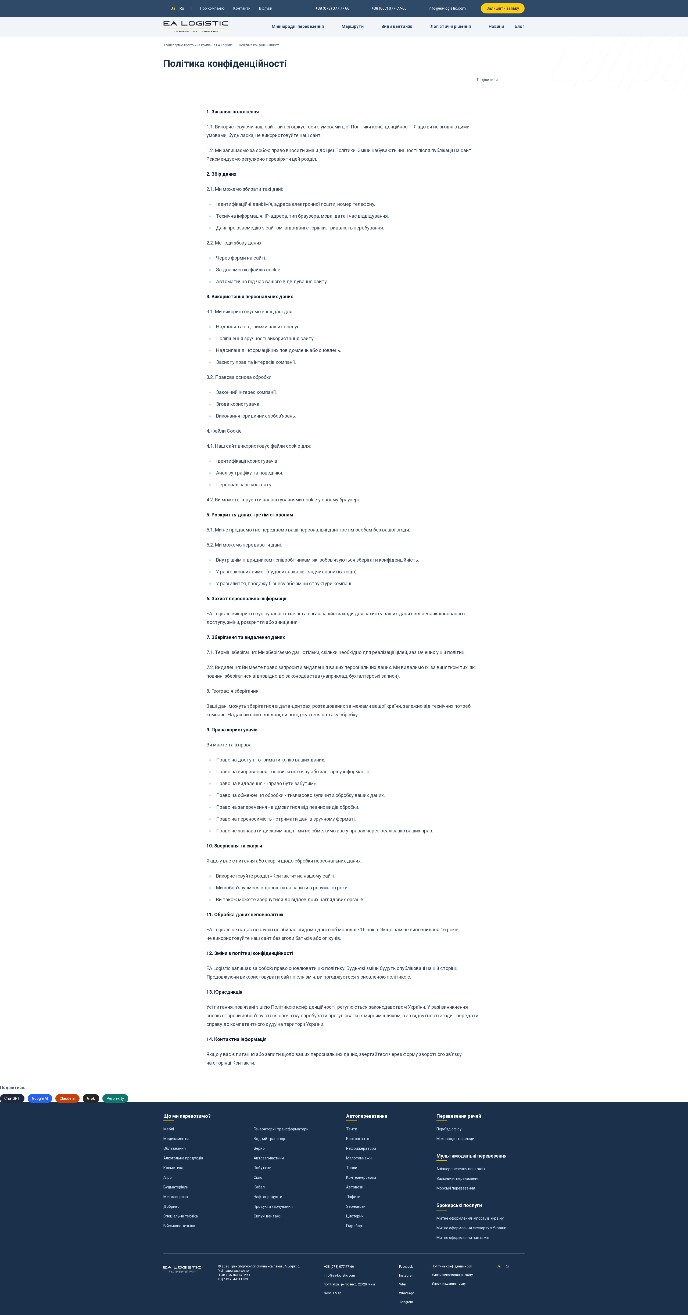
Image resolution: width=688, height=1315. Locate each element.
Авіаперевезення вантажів (460, 1169)
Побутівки (262, 1168)
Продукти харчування (273, 1206)
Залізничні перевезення (457, 1178)
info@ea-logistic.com (447, 8)
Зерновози (356, 1206)
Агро (167, 1177)
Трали (351, 1168)
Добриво (171, 1206)
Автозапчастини (269, 1158)
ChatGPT (12, 1098)
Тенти (351, 1129)
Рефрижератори (361, 1148)
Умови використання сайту (452, 1275)
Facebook (406, 1267)
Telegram (406, 1302)
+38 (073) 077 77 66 (339, 1267)
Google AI (40, 1098)
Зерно (259, 1148)
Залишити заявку (502, 8)
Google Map (332, 1293)
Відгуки (265, 8)
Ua (172, 8)
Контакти (241, 8)
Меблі (168, 1129)
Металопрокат (176, 1197)
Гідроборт (355, 1226)
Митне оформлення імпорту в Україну (470, 1218)
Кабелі (260, 1187)
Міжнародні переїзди (455, 1139)
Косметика (173, 1168)
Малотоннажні (359, 1158)
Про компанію (212, 8)
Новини (496, 26)
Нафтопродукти (268, 1197)
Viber (402, 1284)
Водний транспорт (270, 1139)
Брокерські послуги (459, 1205)
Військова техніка (179, 1226)
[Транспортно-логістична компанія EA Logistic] (195, 26)
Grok (91, 1098)
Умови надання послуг (449, 1283)
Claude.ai (67, 1098)
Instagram (406, 1275)
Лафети (353, 1197)
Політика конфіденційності (452, 1266)
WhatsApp (406, 1293)
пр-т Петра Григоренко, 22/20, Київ (349, 1284)
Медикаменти (176, 1139)
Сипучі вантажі (267, 1216)
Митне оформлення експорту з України (471, 1228)
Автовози (354, 1187)
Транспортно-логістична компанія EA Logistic (197, 45)
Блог (520, 26)
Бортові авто (357, 1139)
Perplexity (115, 1098)
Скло (258, 1177)
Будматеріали (175, 1187)
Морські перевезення (455, 1188)
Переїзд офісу (448, 1129)
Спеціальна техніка (180, 1216)
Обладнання (174, 1148)
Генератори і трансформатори (281, 1129)
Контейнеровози (361, 1177)
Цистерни (355, 1216)
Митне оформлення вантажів (462, 1237)
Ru (182, 8)
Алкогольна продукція (183, 1158)
